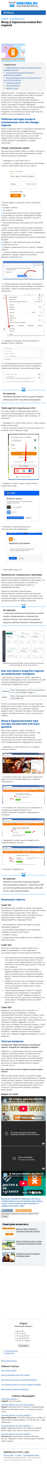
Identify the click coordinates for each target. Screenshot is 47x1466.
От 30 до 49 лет (23, 1338)
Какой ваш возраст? (9, 1399)
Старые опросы (11, 1351)
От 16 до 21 (21, 1333)
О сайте (18, 1455)
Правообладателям (31, 1455)
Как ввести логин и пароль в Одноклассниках (28, 1254)
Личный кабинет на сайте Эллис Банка (17, 1404)
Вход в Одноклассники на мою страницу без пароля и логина (29, 1242)
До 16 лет (20, 1331)
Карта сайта (9, 1455)
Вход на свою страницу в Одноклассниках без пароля (28, 1230)
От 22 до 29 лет (23, 1336)
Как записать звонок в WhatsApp (15, 1389)
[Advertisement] (20, 36)
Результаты (9, 1353)
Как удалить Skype (8, 1370)
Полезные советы (13, 83)
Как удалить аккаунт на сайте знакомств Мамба (21, 1384)
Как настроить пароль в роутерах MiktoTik (19, 1380)
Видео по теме (12, 88)
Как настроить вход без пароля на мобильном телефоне (19, 73)
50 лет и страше (23, 1340)
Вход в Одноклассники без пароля (15, 1375)
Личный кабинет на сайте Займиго (15, 1415)
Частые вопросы (13, 85)
